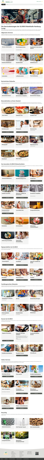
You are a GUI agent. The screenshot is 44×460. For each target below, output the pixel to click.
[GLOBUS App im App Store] (37, 453)
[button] (3, 4)
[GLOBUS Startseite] (3, 1)
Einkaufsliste (38, 1)
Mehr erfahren (7, 197)
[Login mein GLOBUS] (42, 1)
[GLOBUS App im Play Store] (37, 454)
